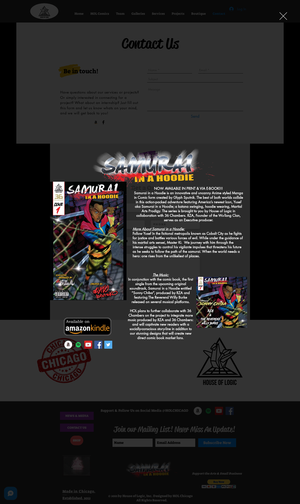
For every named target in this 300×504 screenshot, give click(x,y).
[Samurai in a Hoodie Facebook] (98, 345)
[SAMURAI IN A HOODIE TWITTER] (108, 345)
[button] (283, 16)
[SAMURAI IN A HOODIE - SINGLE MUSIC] (78, 345)
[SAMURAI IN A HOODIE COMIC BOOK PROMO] (88, 345)
